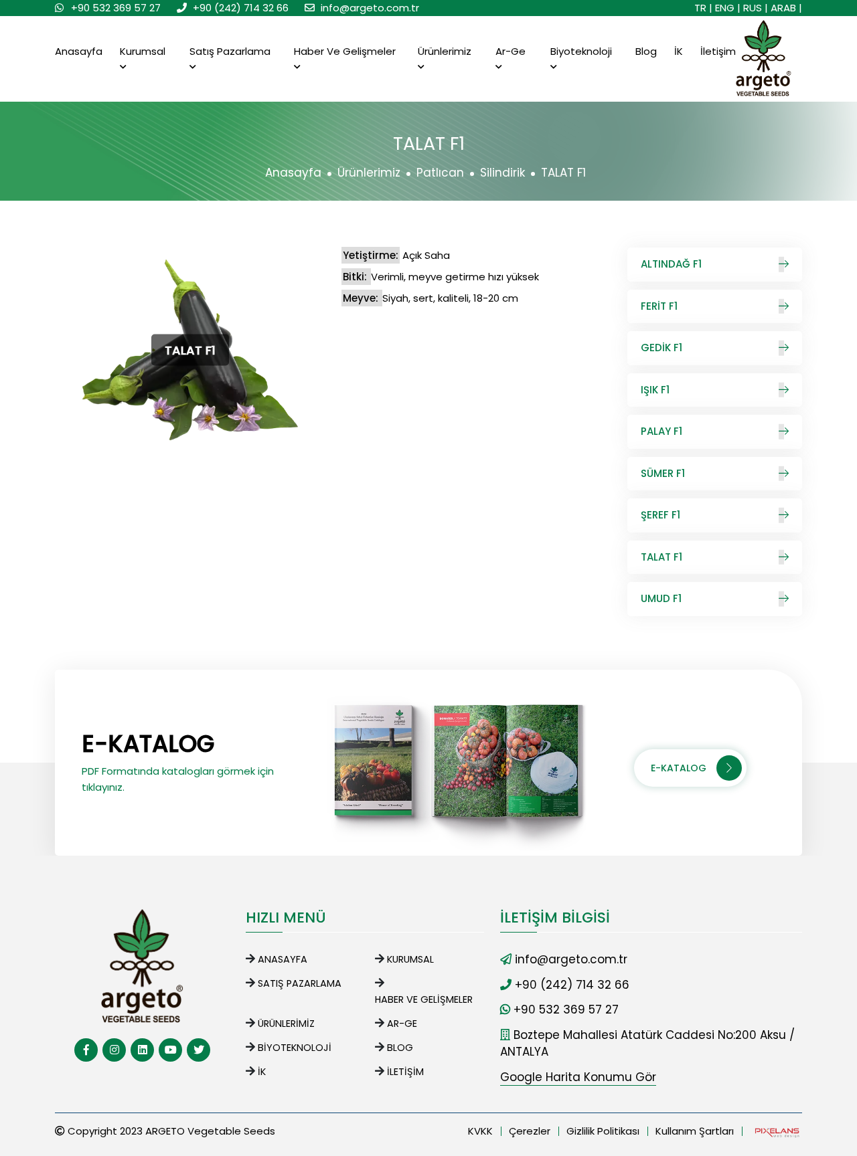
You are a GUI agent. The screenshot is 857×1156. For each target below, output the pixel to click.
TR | (703, 8)
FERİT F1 (659, 306)
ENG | (728, 8)
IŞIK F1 (655, 390)
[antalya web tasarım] (776, 1131)
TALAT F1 (661, 557)
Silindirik (502, 173)
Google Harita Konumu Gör (578, 1077)
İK (678, 51)
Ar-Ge (510, 51)
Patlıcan (440, 173)
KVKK (480, 1131)
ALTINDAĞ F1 (671, 264)
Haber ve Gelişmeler (345, 51)
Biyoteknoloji (581, 51)
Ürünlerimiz (444, 51)
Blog (646, 51)
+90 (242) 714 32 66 (241, 8)
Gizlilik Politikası (602, 1131)
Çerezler (529, 1131)
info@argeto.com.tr (370, 8)
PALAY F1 (661, 431)
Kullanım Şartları (694, 1131)
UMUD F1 (661, 598)
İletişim (718, 51)
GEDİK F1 (661, 348)
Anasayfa (78, 51)
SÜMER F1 (663, 473)
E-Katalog (678, 768)
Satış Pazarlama (229, 51)
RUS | (755, 8)
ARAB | (786, 8)
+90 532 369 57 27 (116, 8)
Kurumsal (142, 51)
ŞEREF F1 (660, 515)
